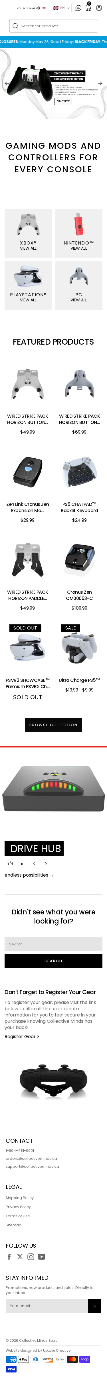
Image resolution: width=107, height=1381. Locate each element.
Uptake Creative (56, 1350)
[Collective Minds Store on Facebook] (10, 1256)
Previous (7, 83)
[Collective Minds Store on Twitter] (21, 1256)
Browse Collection (53, 725)
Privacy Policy (18, 1207)
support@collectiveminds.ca (32, 1166)
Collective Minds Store (38, 1340)
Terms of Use (18, 1216)
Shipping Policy (20, 1197)
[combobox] (53, 26)
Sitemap (13, 1225)
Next (99, 83)
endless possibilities (29, 875)
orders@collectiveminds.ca (31, 1158)
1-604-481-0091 (20, 1150)
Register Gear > (22, 1036)
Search (53, 961)
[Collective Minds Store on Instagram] (32, 1256)
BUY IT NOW (63, 101)
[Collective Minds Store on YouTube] (43, 1256)
